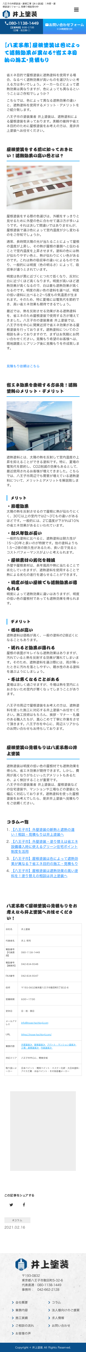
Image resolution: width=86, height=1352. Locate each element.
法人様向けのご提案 (66, 1310)
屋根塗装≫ (40, 1044)
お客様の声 (23, 1333)
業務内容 (21, 1310)
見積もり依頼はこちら (23, 366)
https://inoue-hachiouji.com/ (36, 1034)
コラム (56, 1302)
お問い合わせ (61, 1325)
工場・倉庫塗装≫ (30, 1047)
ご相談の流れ (24, 1325)
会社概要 (21, 1302)
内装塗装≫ (47, 1047)
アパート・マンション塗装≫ (62, 1044)
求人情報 (58, 1318)
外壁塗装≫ (27, 1044)
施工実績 (21, 1318)
